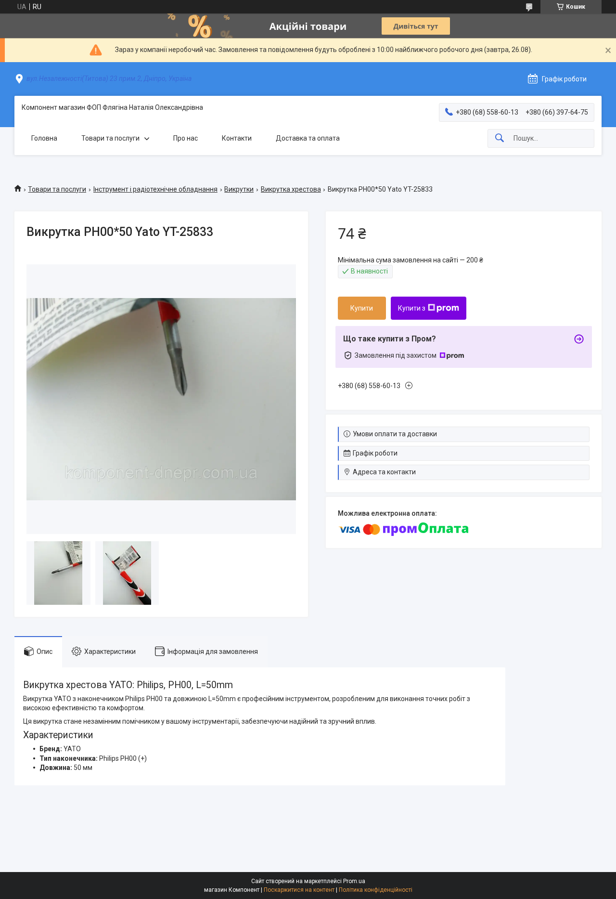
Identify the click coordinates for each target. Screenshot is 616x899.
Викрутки (239, 189)
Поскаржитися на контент (299, 889)
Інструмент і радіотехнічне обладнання (155, 189)
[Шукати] (499, 138)
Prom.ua (354, 881)
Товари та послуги (110, 138)
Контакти (237, 138)
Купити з (411, 308)
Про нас (185, 138)
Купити (361, 308)
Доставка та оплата (308, 138)
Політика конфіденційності (375, 889)
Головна (44, 138)
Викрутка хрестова (291, 189)
